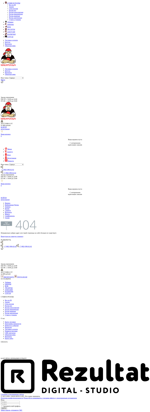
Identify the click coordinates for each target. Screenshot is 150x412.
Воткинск (8, 212)
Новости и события (11, 325)
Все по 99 (12, 5)
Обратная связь (10, 46)
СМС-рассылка (10, 333)
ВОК (6, 286)
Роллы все (12, 10)
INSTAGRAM (22, 277)
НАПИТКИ (9, 291)
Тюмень (7, 207)
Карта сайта (9, 338)
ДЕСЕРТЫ (9, 288)
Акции (11, 7)
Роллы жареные (14, 16)
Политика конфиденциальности (12, 398)
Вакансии (8, 327)
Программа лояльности (13, 324)
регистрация (5, 129)
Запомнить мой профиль (11, 406)
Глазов (7, 218)
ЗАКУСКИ (9, 290)
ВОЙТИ (4, 127)
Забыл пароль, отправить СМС (11, 410)
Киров (7, 208)
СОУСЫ (8, 293)
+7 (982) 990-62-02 (7, 170)
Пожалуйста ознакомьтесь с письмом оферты (39, 398)
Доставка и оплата (11, 40)
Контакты (8, 44)
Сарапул (8, 210)
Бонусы (7, 42)
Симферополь (10, 216)
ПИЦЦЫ (8, 284)
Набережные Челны (12, 205)
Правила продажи (11, 331)
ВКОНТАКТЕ (8, 277)
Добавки (8, 282)
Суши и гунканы (15, 19)
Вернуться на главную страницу (12, 236)
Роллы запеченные (15, 18)
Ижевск (7, 203)
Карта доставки (10, 322)
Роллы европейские (16, 14)
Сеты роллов (13, 8)
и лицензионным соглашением (66, 398)
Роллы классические (16, 12)
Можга (7, 214)
